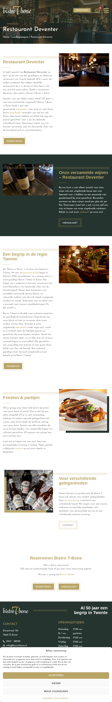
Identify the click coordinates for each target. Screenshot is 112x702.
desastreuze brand (29, 273)
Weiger (56, 683)
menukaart (21, 109)
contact (19, 448)
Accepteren (56, 675)
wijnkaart (84, 212)
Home (6, 37)
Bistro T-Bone (67, 574)
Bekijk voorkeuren (56, 691)
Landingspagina (19, 37)
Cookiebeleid (47, 698)
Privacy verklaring (61, 698)
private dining (72, 500)
